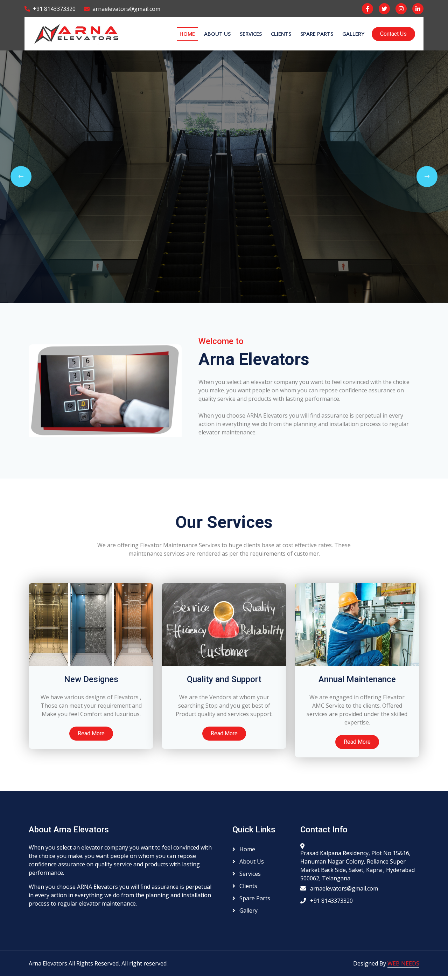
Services (251, 33)
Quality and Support (224, 679)
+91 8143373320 (54, 9)
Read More (91, 733)
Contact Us (393, 33)
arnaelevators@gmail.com (126, 9)
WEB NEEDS (403, 963)
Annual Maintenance (357, 679)
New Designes (91, 679)
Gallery (353, 33)
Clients (281, 33)
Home (187, 33)
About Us (217, 33)
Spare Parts (316, 33)
